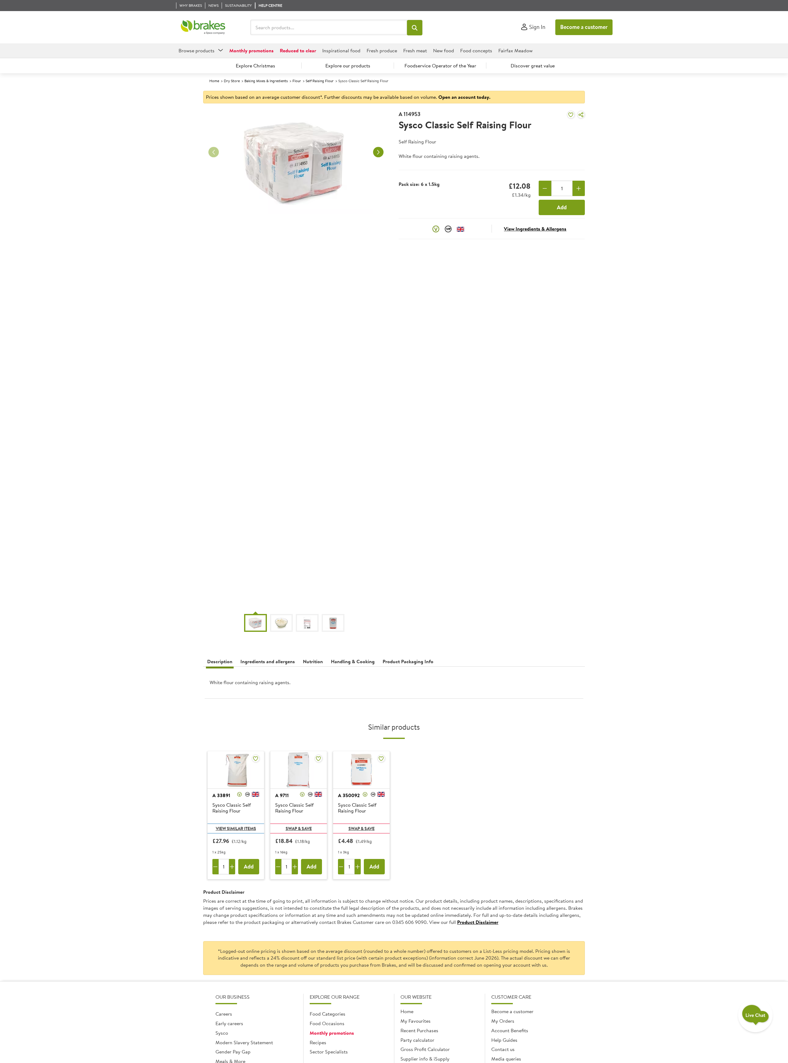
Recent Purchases (419, 1030)
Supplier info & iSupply (424, 1058)
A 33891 (221, 795)
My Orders (502, 1020)
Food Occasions (327, 1023)
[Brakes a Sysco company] (203, 27)
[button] (414, 27)
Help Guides (504, 1040)
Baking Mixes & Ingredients (266, 80)
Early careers (229, 1023)
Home (214, 80)
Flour (296, 80)
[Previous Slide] (213, 152)
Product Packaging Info (408, 661)
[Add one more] (579, 188)
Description (219, 661)
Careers (223, 1013)
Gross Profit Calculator (425, 1049)
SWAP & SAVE (299, 828)
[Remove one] (545, 188)
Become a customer (584, 27)
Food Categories (327, 1013)
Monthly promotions (332, 1032)
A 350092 (349, 795)
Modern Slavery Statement (244, 1042)
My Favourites (415, 1020)
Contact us (503, 1049)
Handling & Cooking (353, 661)
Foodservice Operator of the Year (440, 65)
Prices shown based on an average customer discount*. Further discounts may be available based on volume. (348, 97)
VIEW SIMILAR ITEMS (236, 828)
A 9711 (282, 795)
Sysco (221, 1032)
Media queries (506, 1058)
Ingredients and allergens (267, 661)
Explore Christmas (255, 65)
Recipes (318, 1042)
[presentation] (394, 685)
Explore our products (347, 65)
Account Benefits (509, 1030)
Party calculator (417, 1040)
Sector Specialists (329, 1051)
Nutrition (313, 661)
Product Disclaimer (477, 922)
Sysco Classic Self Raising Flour (231, 808)
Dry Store (232, 80)
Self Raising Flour (320, 80)
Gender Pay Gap (233, 1051)
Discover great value (533, 65)
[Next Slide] (378, 152)
